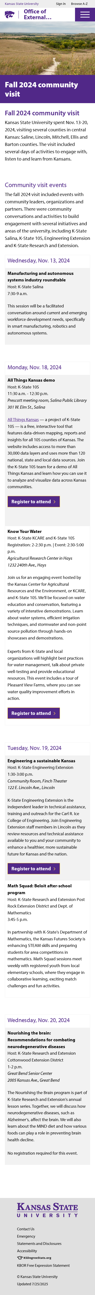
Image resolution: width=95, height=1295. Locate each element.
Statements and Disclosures (39, 1243)
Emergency (26, 1236)
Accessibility (27, 1251)
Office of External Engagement (40, 14)
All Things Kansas (23, 419)
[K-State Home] (10, 14)
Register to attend (31, 501)
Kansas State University (22, 4)
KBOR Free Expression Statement (43, 1265)
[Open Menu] (85, 14)
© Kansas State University (37, 1276)
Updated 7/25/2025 (32, 1284)
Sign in (61, 4)
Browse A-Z (79, 4)
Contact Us (25, 1229)
